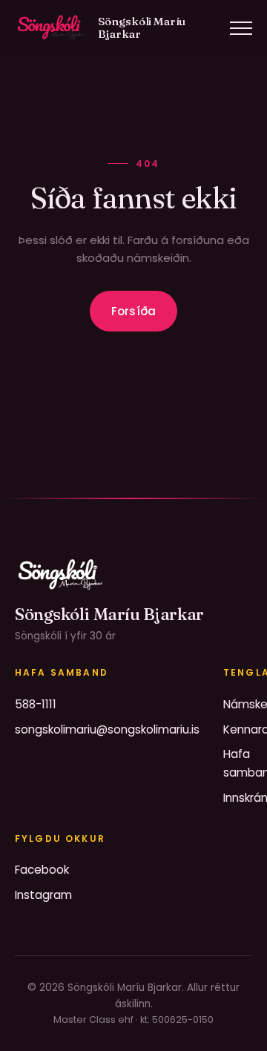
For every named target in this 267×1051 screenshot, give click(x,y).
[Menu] (241, 28)
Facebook (42, 869)
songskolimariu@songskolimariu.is (107, 729)
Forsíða (133, 311)
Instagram (43, 895)
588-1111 (35, 704)
